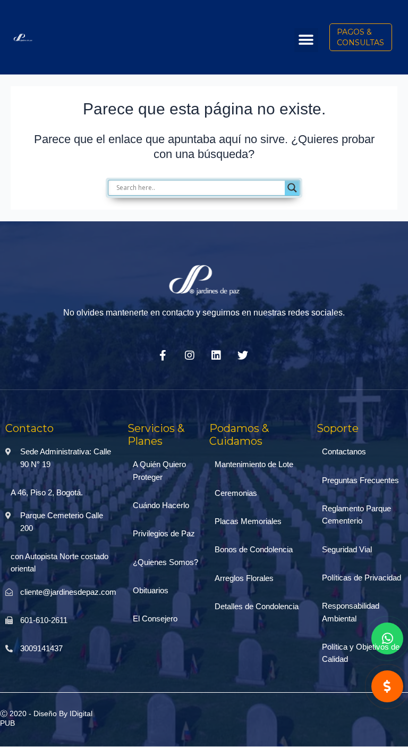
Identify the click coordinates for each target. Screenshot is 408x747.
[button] (306, 40)
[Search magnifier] (292, 187)
